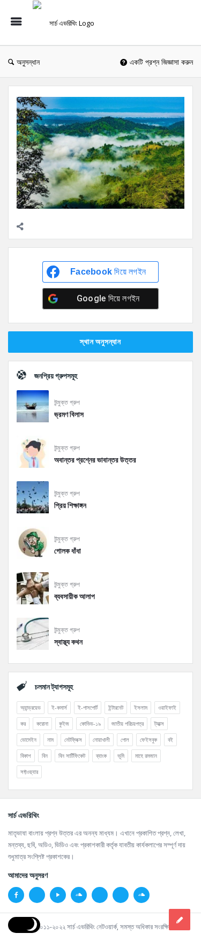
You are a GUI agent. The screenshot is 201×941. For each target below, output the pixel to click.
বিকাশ (25, 756)
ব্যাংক (101, 756)
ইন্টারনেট (115, 707)
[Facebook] (16, 895)
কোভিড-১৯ (90, 723)
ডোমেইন (28, 739)
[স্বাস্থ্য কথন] (33, 635)
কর (23, 723)
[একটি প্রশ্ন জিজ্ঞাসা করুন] (179, 919)
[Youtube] (58, 895)
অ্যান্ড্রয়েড (30, 707)
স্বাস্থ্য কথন (68, 642)
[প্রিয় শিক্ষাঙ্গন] (33, 499)
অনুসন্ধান (28, 62)
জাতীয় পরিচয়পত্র (127, 723)
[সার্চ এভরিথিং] (70, 22)
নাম (50, 739)
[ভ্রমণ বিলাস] (33, 408)
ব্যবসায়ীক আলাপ (74, 596)
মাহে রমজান (146, 756)
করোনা (42, 723)
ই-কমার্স (59, 707)
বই (170, 739)
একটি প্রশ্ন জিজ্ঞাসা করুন (161, 62)
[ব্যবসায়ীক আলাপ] (33, 590)
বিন (45, 756)
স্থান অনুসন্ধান (100, 341)
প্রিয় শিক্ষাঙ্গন (70, 505)
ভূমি (120, 756)
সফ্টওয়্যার (29, 772)
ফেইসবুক (148, 739)
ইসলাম (140, 707)
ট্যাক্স (159, 723)
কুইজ (64, 723)
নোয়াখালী (101, 739)
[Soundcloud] (79, 895)
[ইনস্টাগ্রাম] (100, 895)
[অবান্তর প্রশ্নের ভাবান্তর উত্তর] (33, 453)
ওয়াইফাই (167, 707)
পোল (125, 739)
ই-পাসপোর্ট (88, 707)
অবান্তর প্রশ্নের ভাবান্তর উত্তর (95, 460)
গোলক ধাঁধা (67, 551)
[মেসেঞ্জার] (37, 895)
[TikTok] (121, 895)
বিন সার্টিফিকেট (71, 756)
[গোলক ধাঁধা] (33, 544)
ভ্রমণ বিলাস (69, 414)
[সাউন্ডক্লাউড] (141, 895)
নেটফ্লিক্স (73, 739)
